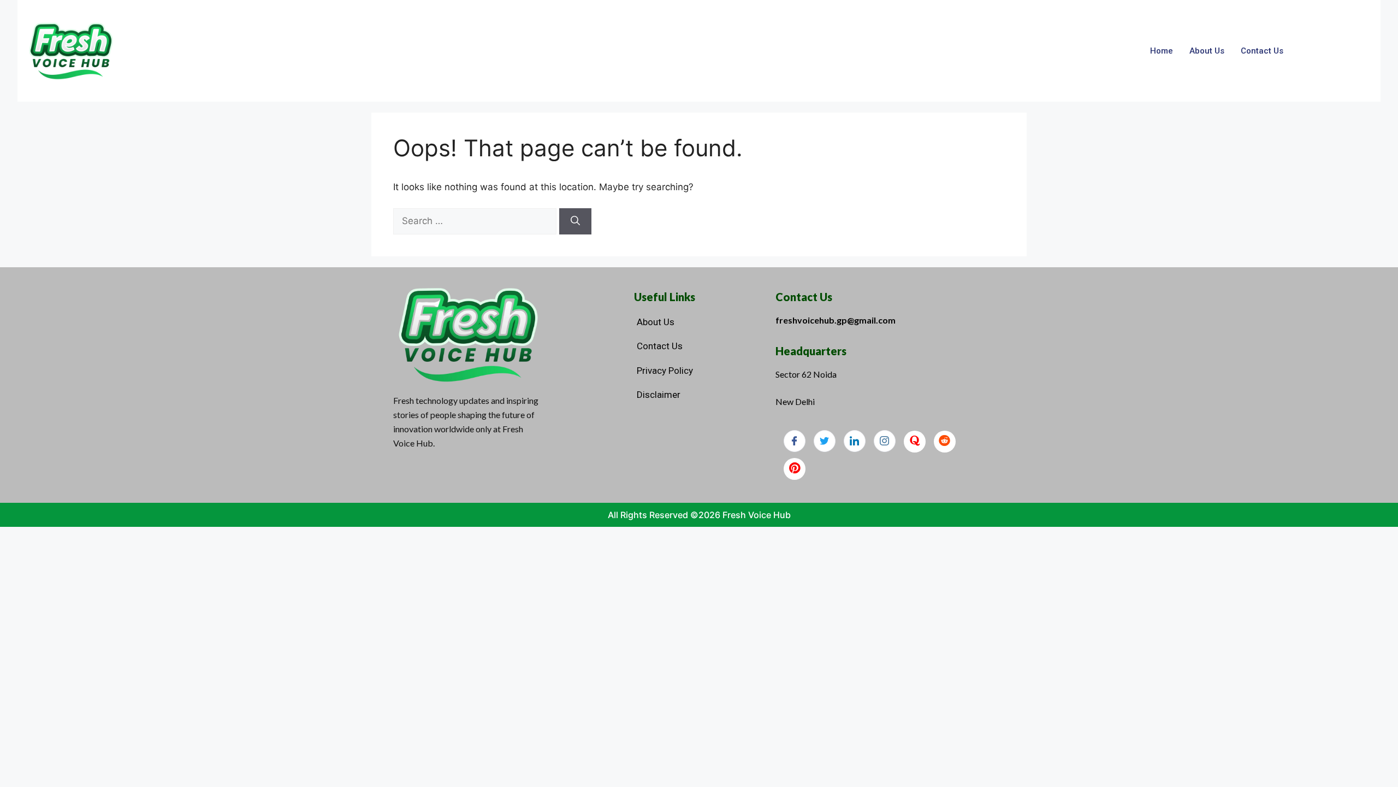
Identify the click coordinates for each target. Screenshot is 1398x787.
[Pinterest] (794, 469)
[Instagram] (885, 441)
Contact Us (1262, 51)
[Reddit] (945, 442)
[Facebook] (794, 441)
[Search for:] (476, 220)
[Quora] (915, 442)
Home (1161, 51)
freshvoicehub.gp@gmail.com (835, 320)
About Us (1206, 51)
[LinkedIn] (855, 441)
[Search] (575, 221)
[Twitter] (825, 441)
